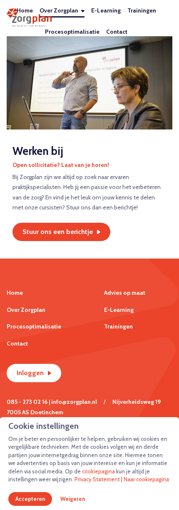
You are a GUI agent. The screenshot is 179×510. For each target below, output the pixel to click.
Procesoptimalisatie (72, 31)
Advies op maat (124, 292)
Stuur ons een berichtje (57, 232)
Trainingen (141, 10)
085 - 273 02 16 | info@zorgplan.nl (52, 402)
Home (15, 292)
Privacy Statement (97, 479)
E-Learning (106, 10)
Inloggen (30, 373)
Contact (116, 31)
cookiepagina (98, 471)
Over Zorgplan (59, 10)
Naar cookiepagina (146, 479)
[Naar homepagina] (29, 17)
